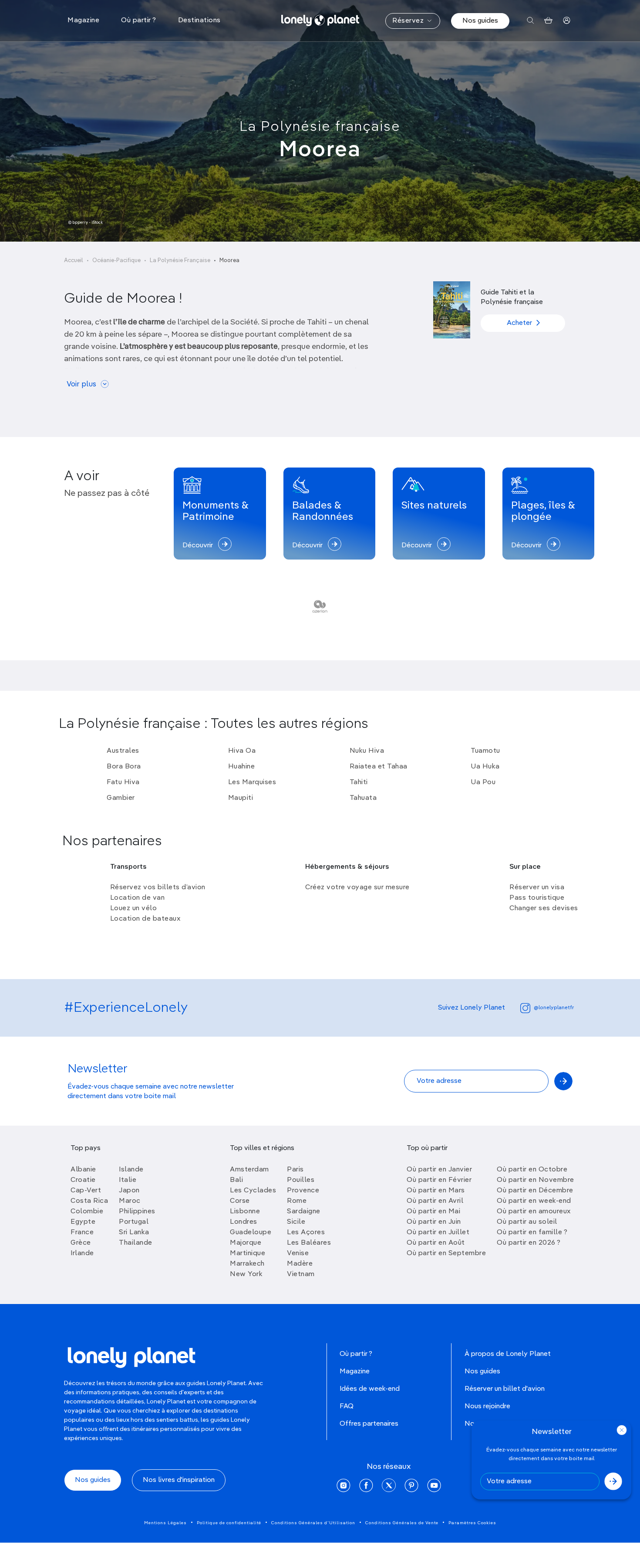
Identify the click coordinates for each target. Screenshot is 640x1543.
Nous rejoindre (487, 1406)
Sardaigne (303, 1211)
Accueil (73, 260)
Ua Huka (485, 766)
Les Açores (306, 1232)
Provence (303, 1190)
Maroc (130, 1201)
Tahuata (363, 798)
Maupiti (240, 798)
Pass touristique (536, 897)
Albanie (83, 1169)
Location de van (137, 897)
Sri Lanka (134, 1232)
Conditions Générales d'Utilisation (313, 1523)
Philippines (137, 1211)
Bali (236, 1180)
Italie (127, 1180)
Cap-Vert (86, 1190)
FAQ (347, 1406)
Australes (123, 751)
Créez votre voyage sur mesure (357, 887)
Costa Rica (89, 1201)
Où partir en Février (439, 1180)
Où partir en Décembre (535, 1190)
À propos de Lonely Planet (508, 1354)
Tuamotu (485, 751)
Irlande (82, 1253)
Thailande (135, 1242)
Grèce (81, 1242)
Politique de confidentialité (229, 1523)
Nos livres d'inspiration (179, 1480)
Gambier (121, 798)
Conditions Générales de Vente (401, 1523)
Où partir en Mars (436, 1190)
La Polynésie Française (180, 260)
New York (246, 1274)
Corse (240, 1201)
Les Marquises (252, 782)
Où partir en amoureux (534, 1211)
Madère (300, 1263)
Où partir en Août (436, 1242)
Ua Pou (483, 782)
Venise (298, 1253)
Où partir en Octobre (532, 1169)
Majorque (245, 1242)
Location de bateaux (145, 918)
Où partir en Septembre (446, 1253)
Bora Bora (124, 766)
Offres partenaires (369, 1423)
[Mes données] (567, 20)
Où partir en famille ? (532, 1232)
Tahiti (359, 782)
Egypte (83, 1222)
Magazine (355, 1371)
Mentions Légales (165, 1523)
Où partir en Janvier (439, 1169)
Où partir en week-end (534, 1201)
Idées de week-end (370, 1389)
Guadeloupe (250, 1232)
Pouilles (300, 1180)
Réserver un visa (536, 887)
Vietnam (301, 1274)
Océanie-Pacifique (116, 260)
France (82, 1232)
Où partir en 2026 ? (529, 1242)
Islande (131, 1169)
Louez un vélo (133, 908)
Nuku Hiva (367, 751)
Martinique (247, 1253)
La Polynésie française (320, 127)
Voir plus (81, 384)
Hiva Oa (242, 751)
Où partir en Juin (434, 1222)
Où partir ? (356, 1354)
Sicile (296, 1222)
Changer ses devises (543, 908)
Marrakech (247, 1263)
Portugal (133, 1222)
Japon (129, 1190)
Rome (297, 1201)
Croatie (83, 1180)
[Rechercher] (530, 20)
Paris (295, 1169)
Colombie (87, 1211)
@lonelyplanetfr (554, 1007)
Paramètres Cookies (472, 1523)
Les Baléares (309, 1242)
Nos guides (480, 20)
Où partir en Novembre (535, 1180)
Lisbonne (245, 1211)
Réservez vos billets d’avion (157, 887)
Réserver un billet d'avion (505, 1389)
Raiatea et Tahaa (379, 766)
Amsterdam (249, 1169)
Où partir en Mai (433, 1211)
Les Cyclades (253, 1190)
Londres (243, 1222)
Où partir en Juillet (438, 1232)
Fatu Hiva (123, 782)
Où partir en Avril (435, 1201)
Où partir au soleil (527, 1222)
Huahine (241, 766)
